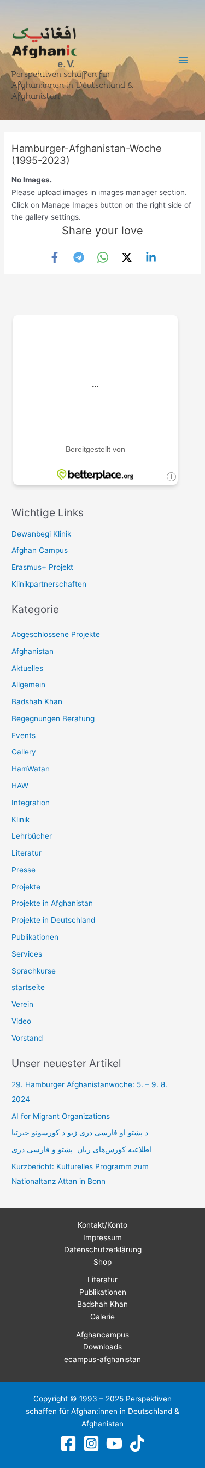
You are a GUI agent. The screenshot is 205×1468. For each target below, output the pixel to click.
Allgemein (28, 684)
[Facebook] (54, 257)
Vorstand (27, 1038)
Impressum (102, 1237)
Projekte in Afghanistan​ (52, 903)
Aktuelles (27, 668)
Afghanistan (32, 651)
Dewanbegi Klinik (41, 533)
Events (23, 735)
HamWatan (30, 768)
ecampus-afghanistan (102, 1359)
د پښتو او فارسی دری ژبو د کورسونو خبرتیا (79, 1132)
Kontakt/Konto (102, 1225)
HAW (19, 785)
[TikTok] (137, 1443)
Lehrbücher (31, 836)
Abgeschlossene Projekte (55, 634)
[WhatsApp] (102, 257)
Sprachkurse (33, 970)
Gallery (23, 751)
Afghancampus (102, 1334)
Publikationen (34, 937)
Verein (22, 1004)
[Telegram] (78, 257)
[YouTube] (114, 1443)
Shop (102, 1262)
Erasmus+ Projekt (42, 567)
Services (26, 954)
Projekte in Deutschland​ (53, 920)
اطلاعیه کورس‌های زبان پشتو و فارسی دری (81, 1149)
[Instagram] (91, 1443)
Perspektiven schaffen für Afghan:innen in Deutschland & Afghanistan (72, 85)
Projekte (25, 886)
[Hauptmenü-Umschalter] (183, 59)
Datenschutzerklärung (103, 1249)
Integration (30, 802)
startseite (28, 987)
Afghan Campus (39, 550)
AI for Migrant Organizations (60, 1116)
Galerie (102, 1316)
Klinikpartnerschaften (48, 584)
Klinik (20, 819)
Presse (23, 869)
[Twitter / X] (126, 257)
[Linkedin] (150, 257)
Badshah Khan (36, 701)
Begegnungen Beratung (53, 718)
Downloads (102, 1346)
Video (21, 1021)
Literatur (26, 852)
